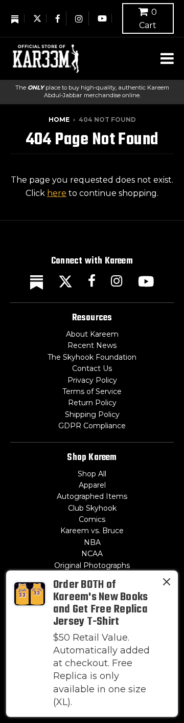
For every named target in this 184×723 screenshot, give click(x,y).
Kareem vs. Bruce (92, 530)
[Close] (166, 584)
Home (59, 119)
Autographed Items (92, 496)
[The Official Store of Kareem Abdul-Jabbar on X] (37, 18)
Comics (92, 519)
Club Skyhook (92, 508)
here (56, 193)
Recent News (92, 345)
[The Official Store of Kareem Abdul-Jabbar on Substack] (15, 18)
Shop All (92, 473)
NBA (92, 542)
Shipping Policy (92, 414)
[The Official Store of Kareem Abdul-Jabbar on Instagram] (79, 18)
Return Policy (92, 402)
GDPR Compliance (92, 425)
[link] (92, 644)
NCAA (92, 553)
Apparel (92, 485)
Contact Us (92, 368)
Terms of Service (92, 391)
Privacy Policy (92, 380)
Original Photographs (92, 565)
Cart (148, 18)
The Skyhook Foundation (92, 357)
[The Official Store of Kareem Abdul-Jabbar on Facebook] (58, 18)
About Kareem (92, 334)
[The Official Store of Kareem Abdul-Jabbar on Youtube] (102, 18)
